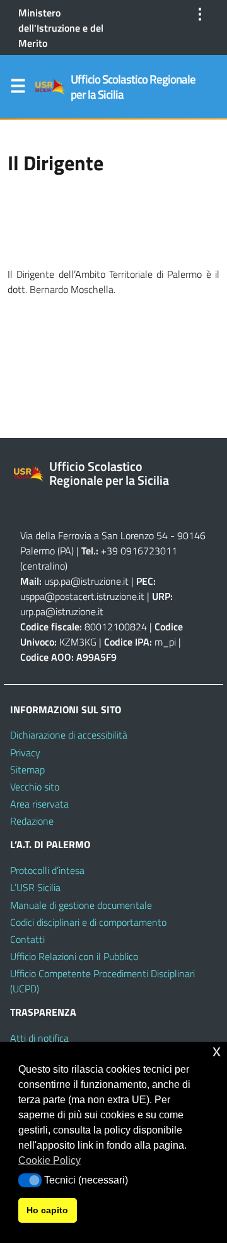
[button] (30, 1180)
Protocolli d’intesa (47, 870)
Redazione (32, 820)
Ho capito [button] (47, 1210)
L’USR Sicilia (35, 887)
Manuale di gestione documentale (81, 905)
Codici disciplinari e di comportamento (88, 922)
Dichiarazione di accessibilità (68, 734)
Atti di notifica (39, 1038)
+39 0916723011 (139, 550)
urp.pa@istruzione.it (61, 611)
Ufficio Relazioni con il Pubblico (74, 956)
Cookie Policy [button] (49, 1160)
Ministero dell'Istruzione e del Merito (60, 28)
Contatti (27, 939)
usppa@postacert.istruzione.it (82, 596)
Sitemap (27, 769)
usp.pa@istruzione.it (86, 581)
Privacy (25, 752)
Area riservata (39, 803)
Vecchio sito (34, 786)
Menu (17, 88)
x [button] (216, 1051)
